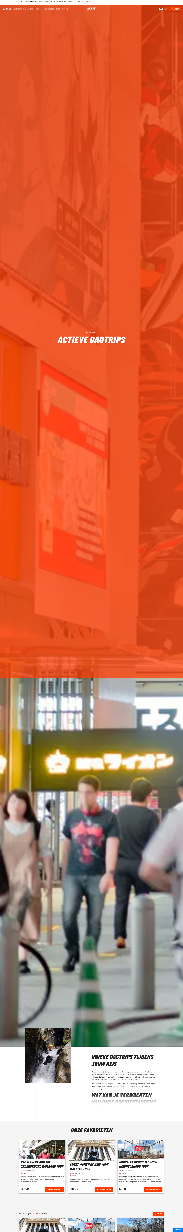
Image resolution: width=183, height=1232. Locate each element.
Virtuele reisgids (35, 9)
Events (65, 9)
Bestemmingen (19, 9)
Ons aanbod (49, 9)
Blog (58, 9)
